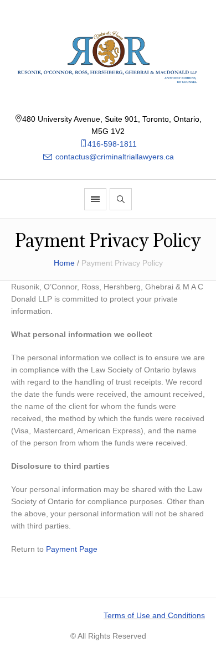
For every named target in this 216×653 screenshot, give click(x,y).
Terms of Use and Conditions (154, 615)
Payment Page (71, 549)
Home (64, 262)
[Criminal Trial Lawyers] (108, 56)
